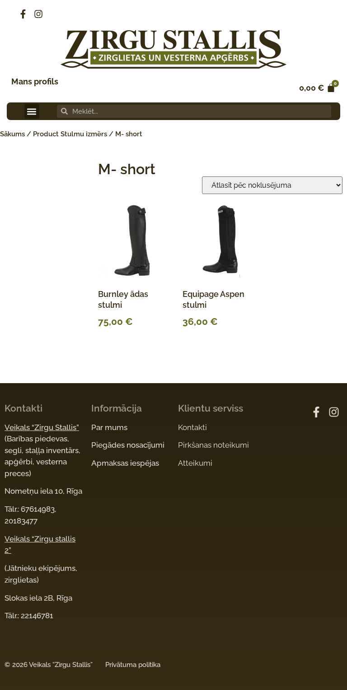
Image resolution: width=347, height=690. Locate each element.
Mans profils (34, 81)
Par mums (109, 427)
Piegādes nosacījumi (127, 444)
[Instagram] (38, 14)
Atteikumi (195, 463)
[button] (31, 111)
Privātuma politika (132, 665)
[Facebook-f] (23, 14)
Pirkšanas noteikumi (213, 444)
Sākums (12, 134)
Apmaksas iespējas (125, 463)
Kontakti (192, 427)
